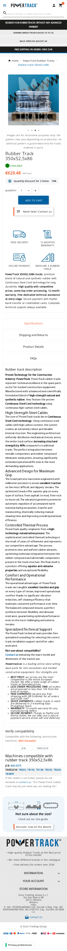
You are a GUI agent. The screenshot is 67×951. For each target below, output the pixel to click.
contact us (25, 782)
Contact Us (33, 917)
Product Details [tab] (33, 346)
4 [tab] (38, 130)
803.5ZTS (16, 765)
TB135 (31, 769)
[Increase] (35, 190)
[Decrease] (29, 190)
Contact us (11, 654)
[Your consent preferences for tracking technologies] (19, 945)
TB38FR (9, 774)
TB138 (39, 769)
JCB (24, 748)
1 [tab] (28, 130)
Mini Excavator (27, 740)
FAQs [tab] (33, 358)
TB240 (57, 769)
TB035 (22, 769)
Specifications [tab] (33, 323)
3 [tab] (35, 130)
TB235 (48, 769)
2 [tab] (32, 130)
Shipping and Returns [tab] (33, 335)
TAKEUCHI (42, 748)
